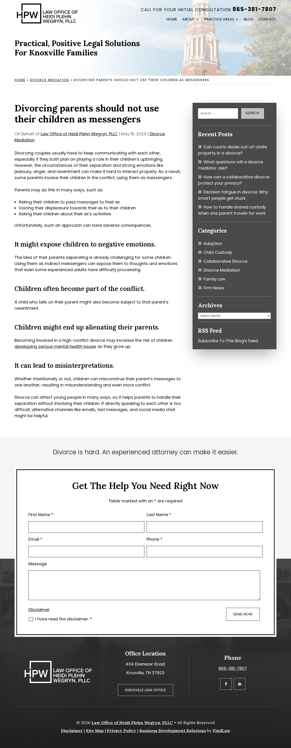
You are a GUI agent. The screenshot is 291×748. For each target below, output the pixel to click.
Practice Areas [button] (219, 20)
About (188, 20)
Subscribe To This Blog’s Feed (228, 341)
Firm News (213, 288)
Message (37, 564)
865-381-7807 (254, 9)
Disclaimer (39, 609)
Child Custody (217, 252)
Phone (154, 539)
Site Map (95, 730)
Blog (248, 20)
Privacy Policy (121, 730)
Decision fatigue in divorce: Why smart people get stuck (233, 195)
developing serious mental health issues (55, 346)
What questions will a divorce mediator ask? (230, 165)
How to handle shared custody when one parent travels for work (232, 210)
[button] (286, 715)
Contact (267, 20)
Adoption (212, 243)
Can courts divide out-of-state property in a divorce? (232, 150)
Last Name (159, 514)
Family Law (214, 279)
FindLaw (221, 730)
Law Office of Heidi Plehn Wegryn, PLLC (79, 134)
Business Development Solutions (172, 730)
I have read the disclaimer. (63, 619)
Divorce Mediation (221, 270)
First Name (40, 514)
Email (35, 539)
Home (171, 20)
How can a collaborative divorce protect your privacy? (233, 180)
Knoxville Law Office (145, 690)
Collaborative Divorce (225, 261)
